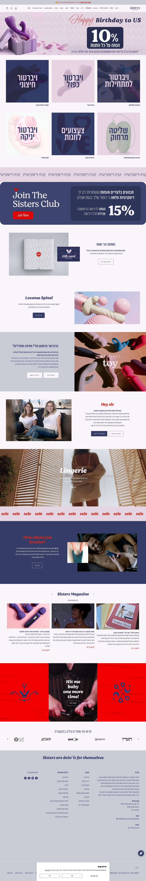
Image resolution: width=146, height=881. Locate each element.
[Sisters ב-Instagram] (29, 778)
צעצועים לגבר (85, 785)
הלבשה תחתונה (48, 8)
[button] (8, 739)
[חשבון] (16, 8)
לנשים (61, 8)
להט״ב (116, 8)
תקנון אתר (47, 870)
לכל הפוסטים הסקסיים (73, 600)
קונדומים (86, 789)
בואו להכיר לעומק (116, 434)
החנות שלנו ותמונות (62, 781)
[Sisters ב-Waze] (25, 778)
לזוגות (66, 8)
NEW (111, 8)
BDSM (72, 8)
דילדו (82, 8)
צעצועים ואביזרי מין (83, 805)
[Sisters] (135, 8)
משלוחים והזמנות (63, 793)
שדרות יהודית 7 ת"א (133, 828)
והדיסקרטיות (111, 422)
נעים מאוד (65, 777)
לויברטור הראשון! (34, 375)
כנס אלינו (37, 565)
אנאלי (77, 8)
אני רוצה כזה (38, 315)
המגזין (66, 785)
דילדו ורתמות (85, 781)
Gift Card (65, 797)
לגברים (56, 8)
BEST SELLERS (104, 8)
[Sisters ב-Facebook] (36, 778)
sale (14, 514)
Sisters (132, 873)
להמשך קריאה (51, 375)
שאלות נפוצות (64, 805)
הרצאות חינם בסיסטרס (61, 817)
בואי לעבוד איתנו (63, 789)
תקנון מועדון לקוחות (62, 809)
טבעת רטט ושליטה (84, 801)
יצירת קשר (10, 873)
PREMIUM (88, 8)
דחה (50, 876)
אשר (72, 876)
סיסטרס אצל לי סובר (99, 434)
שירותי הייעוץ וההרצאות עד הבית (59, 801)
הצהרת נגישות (29, 873)
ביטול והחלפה (19, 873)
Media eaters (113, 873)
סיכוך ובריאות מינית (37, 8)
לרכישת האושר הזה (106, 262)
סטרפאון (86, 797)
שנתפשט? (73, 487)
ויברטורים (95, 8)
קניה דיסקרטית (30, 174)
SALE (29, 8)
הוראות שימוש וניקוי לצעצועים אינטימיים (57, 813)
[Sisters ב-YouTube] (32, 778)
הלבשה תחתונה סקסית (82, 793)
